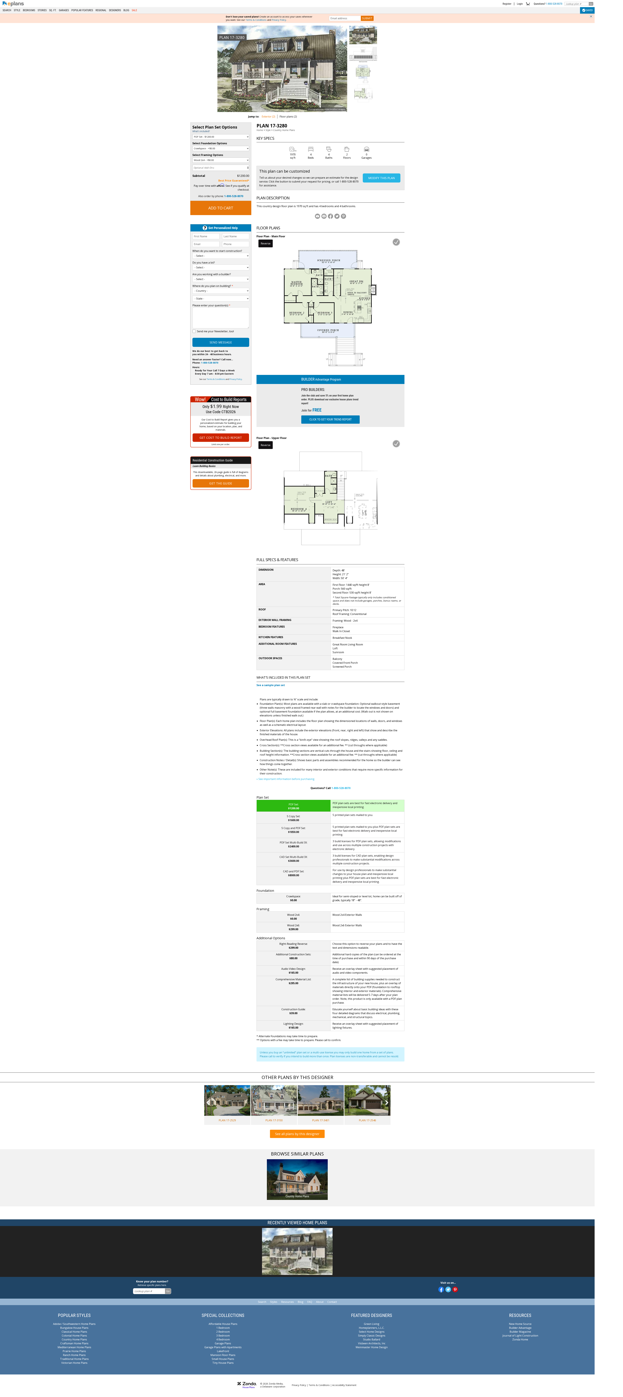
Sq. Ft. (52, 10)
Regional (101, 10)
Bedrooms (29, 10)
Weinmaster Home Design (372, 1347)
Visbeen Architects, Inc (371, 1343)
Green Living (371, 1324)
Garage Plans (223, 1343)
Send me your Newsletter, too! (215, 331)
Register (507, 3)
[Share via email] (317, 216)
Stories (42, 10)
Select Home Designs (372, 1331)
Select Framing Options (207, 155)
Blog (126, 10)
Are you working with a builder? (211, 274)
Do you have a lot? (203, 262)
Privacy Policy (279, 19)
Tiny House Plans (223, 1363)
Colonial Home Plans (74, 1335)
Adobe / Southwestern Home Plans (74, 1324)
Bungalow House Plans (74, 1328)
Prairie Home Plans (74, 1351)
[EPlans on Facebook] (441, 1289)
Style (17, 10)
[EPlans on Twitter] (448, 1289)
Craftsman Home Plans (74, 1343)
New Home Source (520, 1324)
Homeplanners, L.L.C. (371, 1328)
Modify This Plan (381, 178)
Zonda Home (520, 1339)
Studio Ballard (371, 1339)
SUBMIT (367, 18)
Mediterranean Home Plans (74, 1347)
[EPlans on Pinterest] (455, 1289)
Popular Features (82, 10)
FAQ (309, 1302)
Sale (134, 10)
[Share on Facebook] (330, 216)
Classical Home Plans (74, 1331)
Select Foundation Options (209, 143)
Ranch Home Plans (74, 1355)
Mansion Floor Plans (222, 1355)
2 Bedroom (223, 1331)
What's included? (201, 131)
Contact (332, 1302)
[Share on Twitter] (337, 216)
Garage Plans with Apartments (223, 1347)
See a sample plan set (271, 685)
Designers (115, 10)
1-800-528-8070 (554, 3)
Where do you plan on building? (212, 286)
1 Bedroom (223, 1328)
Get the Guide (220, 483)
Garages (64, 10)
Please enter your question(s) (211, 305)
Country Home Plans (284, 130)
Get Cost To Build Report (221, 438)
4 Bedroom (223, 1339)
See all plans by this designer (297, 1134)
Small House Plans (223, 1359)
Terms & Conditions (256, 19)
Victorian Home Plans (74, 1363)
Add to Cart (220, 208)
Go (590, 3)
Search (7, 10)
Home (260, 130)
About (320, 1302)
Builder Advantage (520, 1328)
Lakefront (223, 1351)
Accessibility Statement (344, 1385)
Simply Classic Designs (371, 1335)
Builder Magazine (520, 1331)
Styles (273, 1302)
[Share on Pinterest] (343, 216)
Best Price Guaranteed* (233, 180)
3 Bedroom (223, 1335)
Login (520, 3)
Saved (589, 10)
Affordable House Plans (223, 1324)
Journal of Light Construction (520, 1335)
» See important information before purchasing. (286, 779)
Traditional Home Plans (74, 1359)
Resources (287, 1302)
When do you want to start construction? (217, 251)
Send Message (221, 342)
